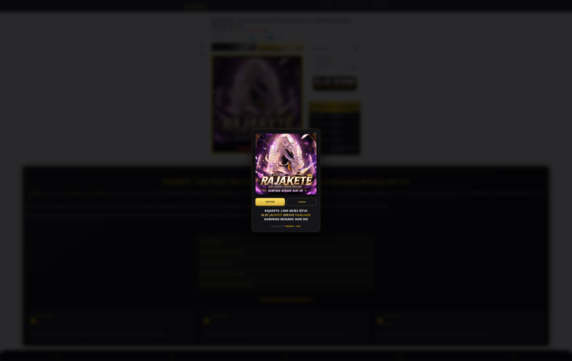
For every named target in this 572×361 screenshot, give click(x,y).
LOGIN (302, 201)
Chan (298, 226)
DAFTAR (270, 201)
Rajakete (290, 226)
